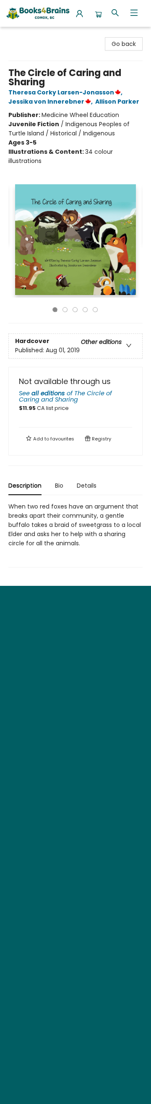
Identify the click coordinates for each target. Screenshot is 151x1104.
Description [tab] (25, 485)
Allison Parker (117, 101)
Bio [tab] (59, 485)
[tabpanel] (75, 534)
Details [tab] (86, 485)
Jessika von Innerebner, (51, 101)
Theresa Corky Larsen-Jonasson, (66, 92)
